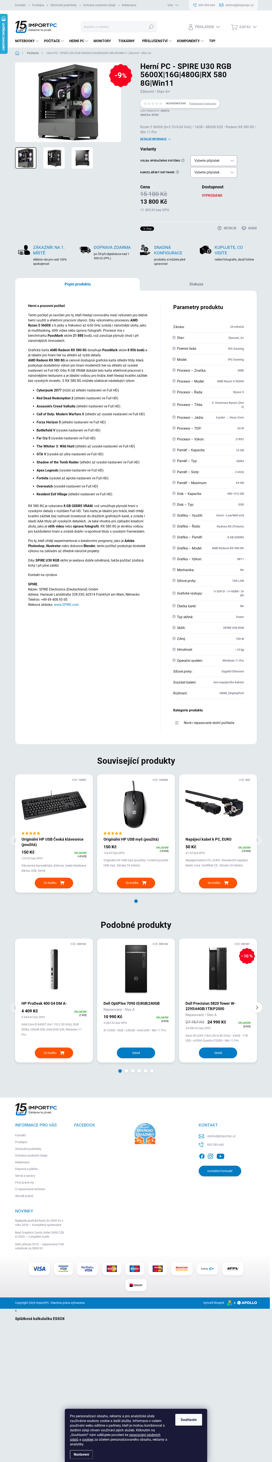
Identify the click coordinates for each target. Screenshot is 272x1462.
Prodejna (38, 5)
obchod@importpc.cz (221, 1136)
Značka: (149, 114)
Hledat (151, 27)
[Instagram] (210, 1155)
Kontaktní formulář (219, 1171)
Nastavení (81, 1454)
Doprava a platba (26, 1169)
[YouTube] (220, 1155)
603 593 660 (215, 1144)
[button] (136, 901)
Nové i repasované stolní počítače (209, 723)
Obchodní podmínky (63, 5)
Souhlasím (189, 1420)
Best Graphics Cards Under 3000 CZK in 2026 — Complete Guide (39, 1234)
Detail (136, 1053)
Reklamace (129, 5)
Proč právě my (24, 1182)
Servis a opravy (25, 1175)
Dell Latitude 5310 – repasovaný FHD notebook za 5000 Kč (39, 1246)
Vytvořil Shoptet (213, 1302)
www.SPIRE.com (66, 605)
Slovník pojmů (24, 1196)
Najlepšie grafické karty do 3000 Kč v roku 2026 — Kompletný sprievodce (39, 1223)
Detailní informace (153, 139)
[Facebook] (202, 1155)
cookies (88, 1440)
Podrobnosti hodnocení (202, 103)
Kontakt (20, 5)
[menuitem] (27, 41)
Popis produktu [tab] (78, 284)
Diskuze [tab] (196, 284)
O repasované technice (30, 1189)
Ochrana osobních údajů (99, 5)
